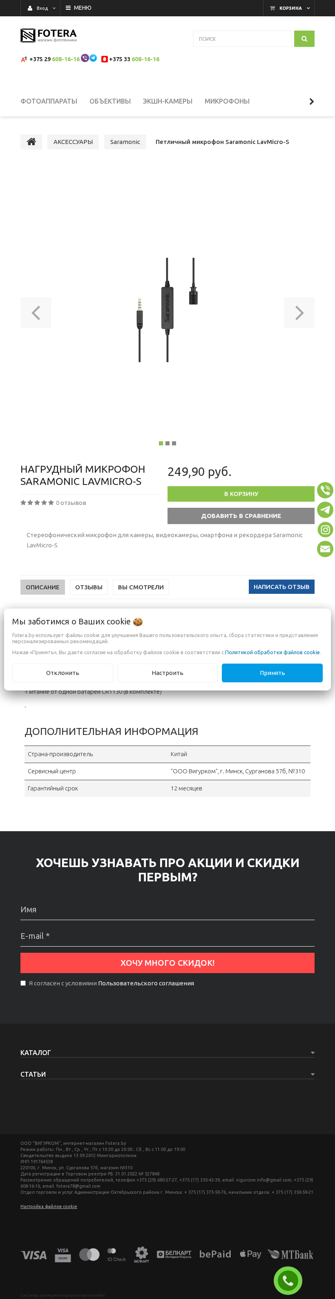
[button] (35, 310)
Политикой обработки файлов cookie (272, 652)
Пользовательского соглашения (146, 983)
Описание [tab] (43, 587)
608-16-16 (66, 59)
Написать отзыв (282, 586)
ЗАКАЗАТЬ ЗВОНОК (291, 1280)
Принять (272, 672)
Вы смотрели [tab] (141, 587)
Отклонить (62, 672)
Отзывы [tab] (89, 587)
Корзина (290, 8)
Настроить (167, 672)
